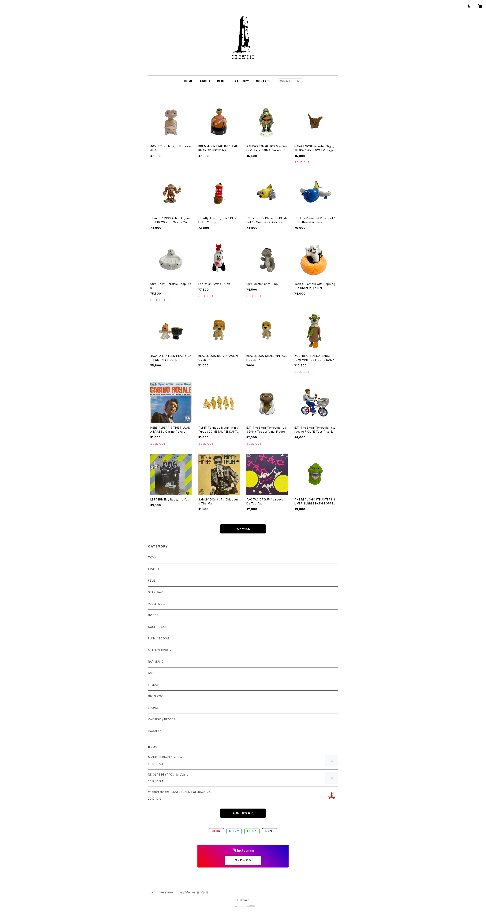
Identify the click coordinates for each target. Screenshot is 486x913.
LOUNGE (154, 707)
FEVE (151, 580)
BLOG (221, 81)
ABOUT (205, 81)
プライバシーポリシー (162, 892)
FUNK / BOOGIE (158, 638)
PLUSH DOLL (157, 603)
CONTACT (263, 81)
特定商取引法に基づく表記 (194, 892)
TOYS (152, 557)
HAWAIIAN (155, 731)
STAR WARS (156, 592)
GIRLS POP (155, 696)
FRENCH (153, 684)
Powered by (239, 906)
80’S (151, 673)
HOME (188, 81)
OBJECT (154, 569)
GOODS (153, 615)
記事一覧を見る (243, 813)
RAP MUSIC (156, 661)
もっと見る (243, 529)
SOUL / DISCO (158, 626)
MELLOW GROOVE (160, 650)
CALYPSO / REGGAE (161, 719)
